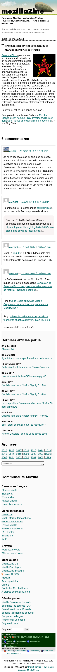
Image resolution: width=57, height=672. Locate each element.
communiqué (44, 208)
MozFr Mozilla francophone (16, 518)
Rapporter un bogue (12, 616)
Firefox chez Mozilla (12, 528)
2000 (40, 457)
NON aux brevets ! (11, 549)
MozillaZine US (10, 563)
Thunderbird (21, 641)
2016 (26, 450)
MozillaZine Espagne (13, 570)
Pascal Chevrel (10, 500)
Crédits (5, 584)
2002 (26, 457)
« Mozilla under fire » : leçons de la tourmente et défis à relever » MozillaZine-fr (26, 318)
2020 (4, 450)
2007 (40, 453)
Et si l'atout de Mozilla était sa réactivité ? (24, 424)
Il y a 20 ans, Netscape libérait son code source (27, 358)
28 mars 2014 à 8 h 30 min (33, 151)
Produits (6, 577)
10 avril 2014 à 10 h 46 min (36, 247)
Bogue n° (7, 629)
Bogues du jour (10, 623)
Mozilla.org (7, 514)
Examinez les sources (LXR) (17, 605)
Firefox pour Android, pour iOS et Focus (31, 637)
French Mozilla (9, 525)
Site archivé (8, 349)
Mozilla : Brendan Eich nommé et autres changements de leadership (26, 118)
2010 (19, 453)
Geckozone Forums (12, 521)
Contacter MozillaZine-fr (28, 670)
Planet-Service (34, 666)
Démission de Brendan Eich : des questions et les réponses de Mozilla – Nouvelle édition (27, 286)
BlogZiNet (7, 493)
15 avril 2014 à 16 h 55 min (36, 273)
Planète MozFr (9, 490)
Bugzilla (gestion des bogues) (18, 612)
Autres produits (10, 581)
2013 (48, 450)
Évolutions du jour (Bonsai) (16, 609)
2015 (33, 450)
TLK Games (49, 666)
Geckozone (12, 646)
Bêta (9, 637)
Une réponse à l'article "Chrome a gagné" (24, 376)
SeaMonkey (34, 641)
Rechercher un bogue (13, 619)
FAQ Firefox (8, 532)
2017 (19, 450)
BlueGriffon (48, 651)
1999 (48, 457)
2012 (4, 453)
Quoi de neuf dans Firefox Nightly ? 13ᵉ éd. (25, 415)
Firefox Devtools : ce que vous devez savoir (25, 433)
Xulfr (4, 539)
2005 (4, 457)
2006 (48, 453)
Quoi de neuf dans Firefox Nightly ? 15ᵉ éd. (25, 385)
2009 (26, 453)
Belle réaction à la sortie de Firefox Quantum (25, 367)
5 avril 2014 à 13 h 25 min (35, 202)
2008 (33, 453)
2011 (11, 453)
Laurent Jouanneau (12, 504)
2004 (11, 457)
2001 (33, 457)
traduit (16, 253)
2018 (11, 450)
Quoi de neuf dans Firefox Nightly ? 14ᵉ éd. (25, 394)
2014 (40, 450)
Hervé (12, 151)
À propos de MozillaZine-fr (16, 591)
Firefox (10, 641)
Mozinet (13, 202)
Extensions (8, 535)
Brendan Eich (9, 55)
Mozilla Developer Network (16, 602)
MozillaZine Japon (11, 567)
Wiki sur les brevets (12, 553)
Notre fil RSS (12, 574)
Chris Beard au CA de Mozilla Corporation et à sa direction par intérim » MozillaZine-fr (25, 304)
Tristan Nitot (8, 497)
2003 (19, 457)
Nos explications (14, 653)
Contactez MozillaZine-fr (15, 588)
